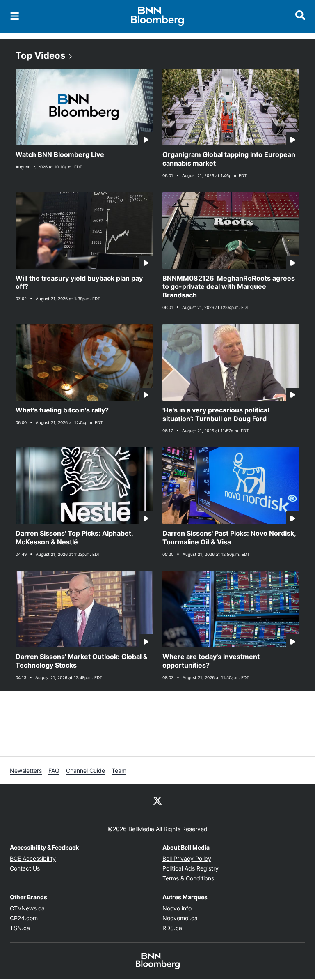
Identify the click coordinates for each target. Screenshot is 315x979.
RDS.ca (172, 927)
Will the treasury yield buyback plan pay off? (79, 282)
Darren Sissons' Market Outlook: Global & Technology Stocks (82, 660)
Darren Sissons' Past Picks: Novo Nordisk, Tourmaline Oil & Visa (229, 537)
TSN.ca (20, 927)
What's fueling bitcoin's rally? (62, 410)
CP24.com (24, 918)
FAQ (53, 770)
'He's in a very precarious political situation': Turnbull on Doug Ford (215, 414)
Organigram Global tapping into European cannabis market (228, 158)
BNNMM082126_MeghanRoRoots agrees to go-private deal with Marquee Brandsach (228, 286)
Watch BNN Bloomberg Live (60, 154)
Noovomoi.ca (180, 918)
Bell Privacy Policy (186, 858)
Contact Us (25, 868)
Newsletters (26, 770)
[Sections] (15, 16)
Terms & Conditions (188, 878)
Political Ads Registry (190, 868)
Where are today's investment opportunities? (211, 660)
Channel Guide (85, 770)
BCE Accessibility (33, 858)
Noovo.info (177, 908)
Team (119, 770)
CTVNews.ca (27, 908)
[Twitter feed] (157, 800)
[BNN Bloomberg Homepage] (157, 16)
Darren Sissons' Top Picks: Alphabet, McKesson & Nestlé (74, 537)
